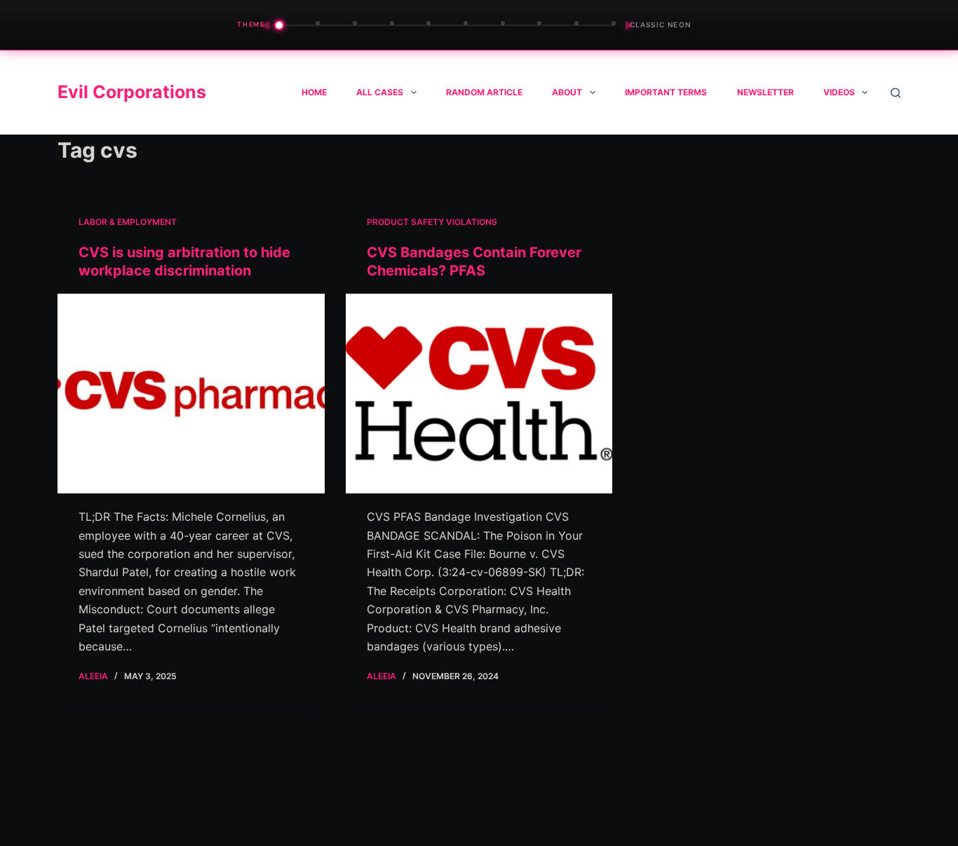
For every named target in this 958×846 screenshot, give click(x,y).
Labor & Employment (128, 222)
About (567, 92)
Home (314, 92)
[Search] (895, 93)
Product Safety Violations (432, 222)
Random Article (484, 92)
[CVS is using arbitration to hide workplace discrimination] (191, 394)
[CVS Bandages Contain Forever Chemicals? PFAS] (479, 394)
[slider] (447, 25)
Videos (839, 92)
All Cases (379, 92)
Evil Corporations (132, 91)
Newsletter (765, 92)
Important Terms (666, 92)
